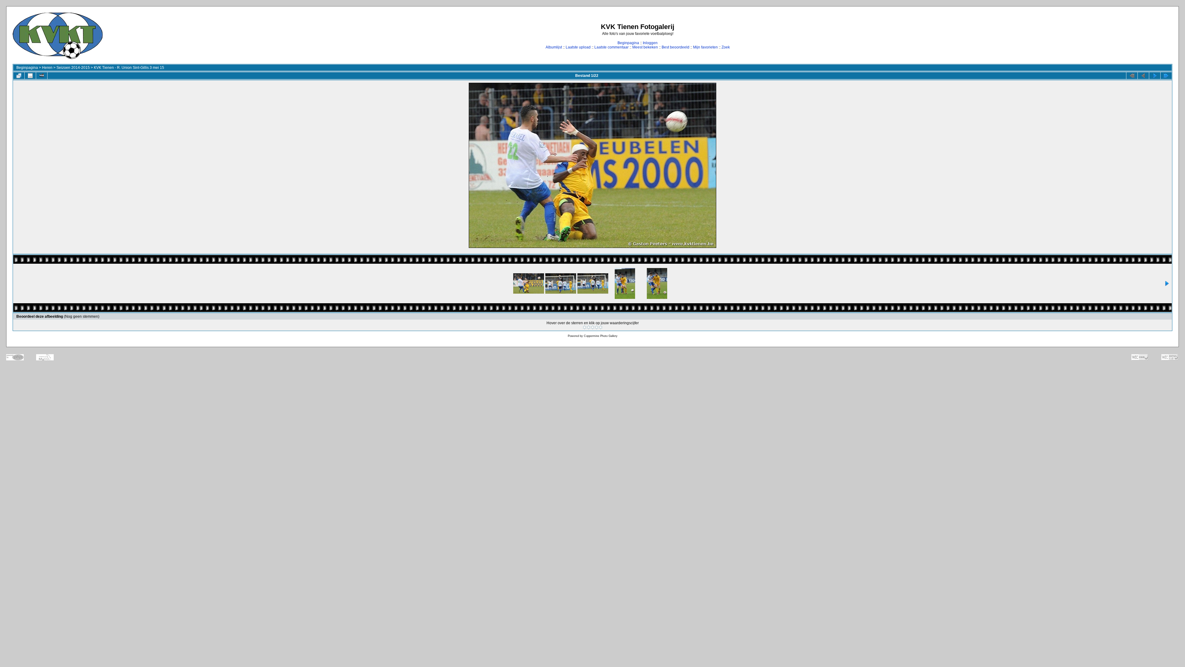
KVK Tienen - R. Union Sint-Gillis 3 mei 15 (129, 67)
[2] (589, 327)
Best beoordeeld (675, 47)
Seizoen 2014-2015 (73, 67)
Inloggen (650, 43)
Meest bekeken (645, 47)
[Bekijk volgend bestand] (1154, 75)
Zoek (725, 47)
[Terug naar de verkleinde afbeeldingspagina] (18, 75)
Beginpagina (628, 43)
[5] (601, 327)
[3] (593, 327)
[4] (597, 327)
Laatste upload (578, 47)
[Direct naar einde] (1166, 75)
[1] (585, 327)
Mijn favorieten (705, 47)
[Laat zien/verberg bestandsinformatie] (30, 75)
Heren (47, 67)
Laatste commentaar (611, 47)
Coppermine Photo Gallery (600, 336)
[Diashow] (41, 75)
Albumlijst (554, 47)
